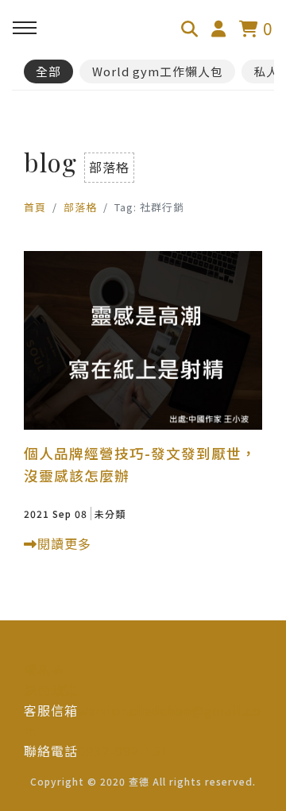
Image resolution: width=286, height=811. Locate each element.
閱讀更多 (64, 543)
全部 (48, 71)
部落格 (80, 206)
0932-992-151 (123, 750)
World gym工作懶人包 (157, 71)
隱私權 (44, 669)
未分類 (110, 513)
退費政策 (51, 689)
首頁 (35, 206)
